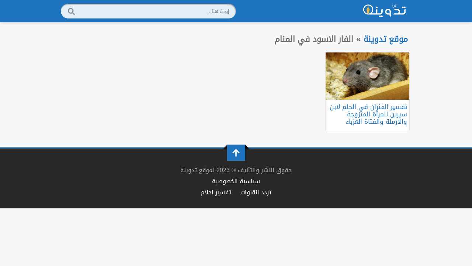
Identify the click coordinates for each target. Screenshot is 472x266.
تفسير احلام (216, 192)
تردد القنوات (255, 192)
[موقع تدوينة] (384, 11)
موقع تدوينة (386, 39)
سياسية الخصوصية (236, 181)
